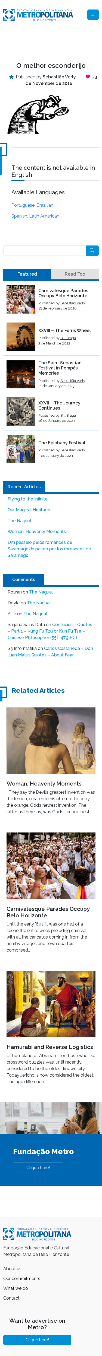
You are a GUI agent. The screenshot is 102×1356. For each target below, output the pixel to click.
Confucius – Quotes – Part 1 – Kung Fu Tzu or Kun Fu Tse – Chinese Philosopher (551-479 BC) (50, 631)
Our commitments (21, 1278)
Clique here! (38, 1167)
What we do (15, 1288)
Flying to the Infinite (28, 499)
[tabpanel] (51, 376)
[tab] (27, 274)
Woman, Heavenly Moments (37, 531)
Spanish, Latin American (35, 216)
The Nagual (19, 520)
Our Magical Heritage (29, 509)
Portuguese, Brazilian (32, 205)
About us (12, 1268)
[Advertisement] (51, 42)
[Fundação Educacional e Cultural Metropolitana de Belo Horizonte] (38, 14)
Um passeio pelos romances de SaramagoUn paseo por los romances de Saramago (49, 549)
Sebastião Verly (72, 303)
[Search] (92, 250)
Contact (11, 1298)
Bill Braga (68, 338)
